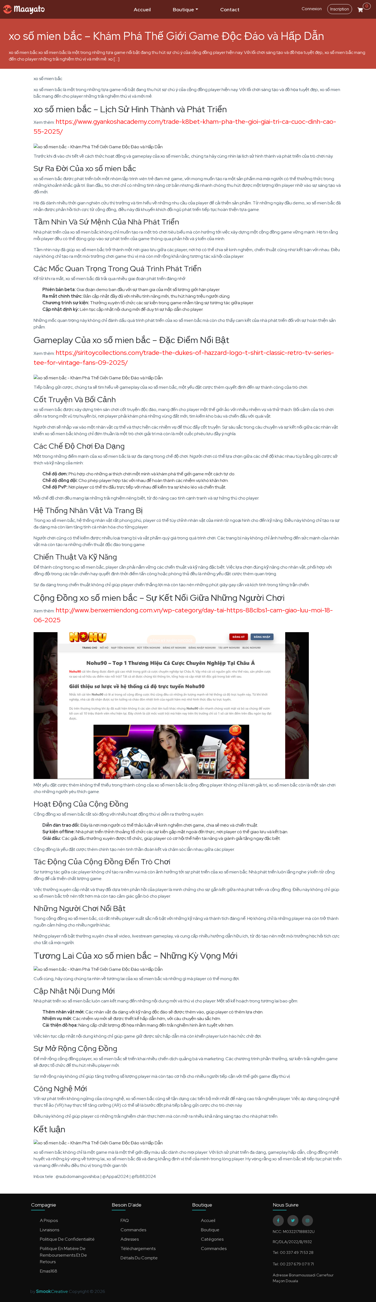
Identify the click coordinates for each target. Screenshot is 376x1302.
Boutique (183, 9)
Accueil (142, 9)
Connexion (312, 9)
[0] (360, 9)
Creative (52, 1291)
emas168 (48, 1271)
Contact (229, 9)
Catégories (212, 1239)
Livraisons (49, 1230)
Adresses (130, 1239)
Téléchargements (138, 1248)
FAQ (125, 1220)
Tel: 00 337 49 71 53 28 (293, 1252)
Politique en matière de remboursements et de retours (63, 1255)
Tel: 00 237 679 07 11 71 (293, 1264)
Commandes (133, 1230)
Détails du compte (139, 1258)
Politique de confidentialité (67, 1239)
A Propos (49, 1220)
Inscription (339, 9)
